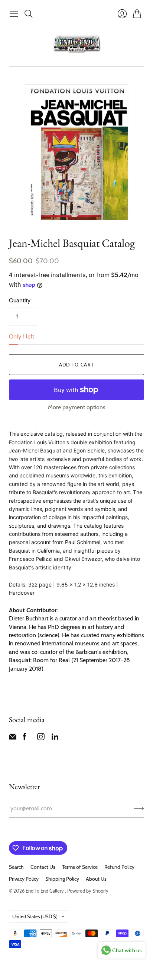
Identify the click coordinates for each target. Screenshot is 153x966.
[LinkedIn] (55, 738)
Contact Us (42, 867)
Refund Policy (119, 867)
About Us (96, 879)
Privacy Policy (24, 879)
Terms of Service (80, 867)
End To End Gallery (45, 891)
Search (16, 867)
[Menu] (14, 14)
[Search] (29, 14)
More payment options (76, 407)
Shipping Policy (62, 879)
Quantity (19, 300)
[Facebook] (24, 738)
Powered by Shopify (87, 891)
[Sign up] (139, 808)
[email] (12, 738)
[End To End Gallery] (76, 43)
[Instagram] (41, 738)
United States (35, 916)
